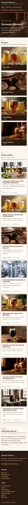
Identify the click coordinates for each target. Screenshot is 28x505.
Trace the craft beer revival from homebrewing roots (12, 377)
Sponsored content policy (8, 491)
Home (2, 7)
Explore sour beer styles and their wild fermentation (13, 215)
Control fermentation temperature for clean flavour (14, 280)
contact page (16, 438)
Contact (21, 10)
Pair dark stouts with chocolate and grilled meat (13, 346)
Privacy (3, 495)
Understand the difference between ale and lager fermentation (13, 182)
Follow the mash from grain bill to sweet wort (13, 247)
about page (10, 436)
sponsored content (16, 442)
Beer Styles (9, 7)
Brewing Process (17, 7)
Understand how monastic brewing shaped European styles (13, 409)
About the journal (5, 485)
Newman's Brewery (12, 2)
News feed (4, 497)
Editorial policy (5, 489)
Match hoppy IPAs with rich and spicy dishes (12, 314)
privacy (14, 440)
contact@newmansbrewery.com (9, 463)
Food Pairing (4, 10)
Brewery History (13, 10)
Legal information (5, 493)
